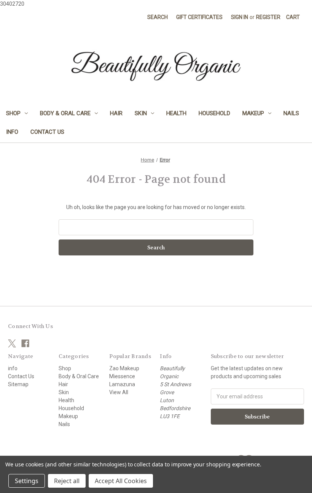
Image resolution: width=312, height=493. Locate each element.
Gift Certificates (199, 17)
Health (176, 113)
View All (118, 392)
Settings (26, 481)
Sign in (239, 17)
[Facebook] (25, 343)
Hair (116, 113)
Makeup (253, 113)
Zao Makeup (124, 368)
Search (157, 17)
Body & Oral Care (65, 113)
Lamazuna (122, 384)
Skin (141, 113)
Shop (13, 113)
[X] (12, 343)
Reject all (67, 481)
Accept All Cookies (121, 481)
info (12, 131)
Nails (291, 113)
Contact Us (47, 131)
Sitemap (18, 384)
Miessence (122, 376)
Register (268, 17)
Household (214, 113)
